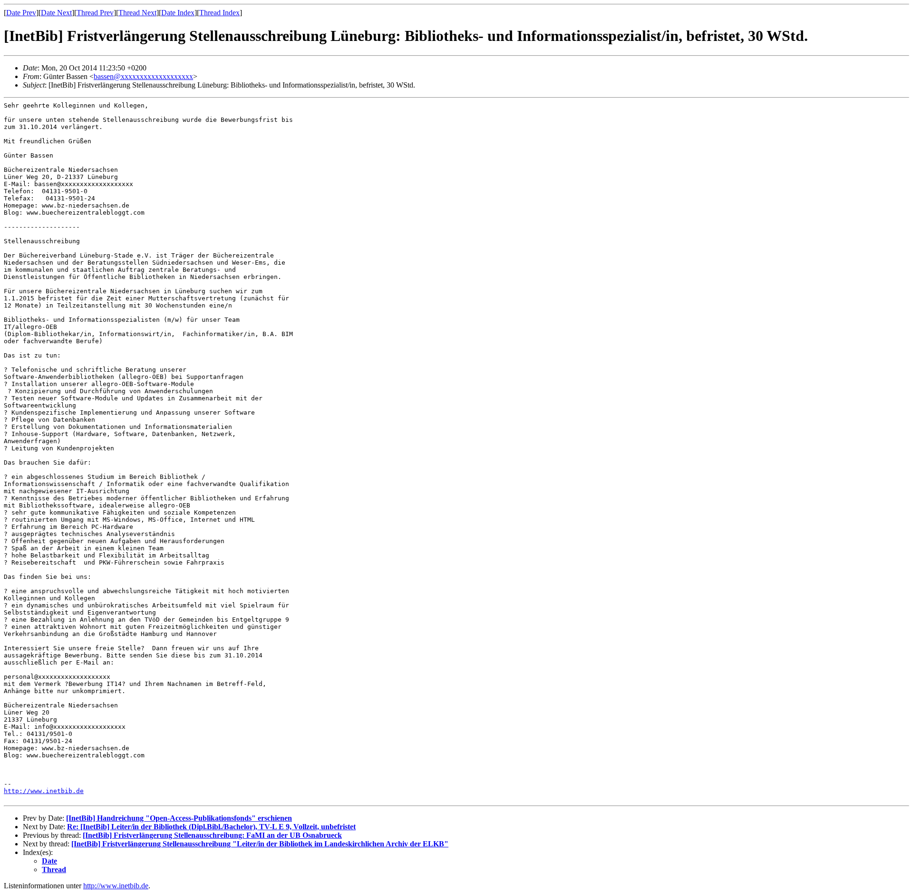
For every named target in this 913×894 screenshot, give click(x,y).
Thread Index (219, 13)
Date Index (177, 13)
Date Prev (21, 13)
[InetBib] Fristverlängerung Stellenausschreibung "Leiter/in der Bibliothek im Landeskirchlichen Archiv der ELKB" (259, 844)
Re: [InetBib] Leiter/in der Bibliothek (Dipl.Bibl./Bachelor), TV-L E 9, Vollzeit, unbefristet (211, 827)
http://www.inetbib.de (44, 791)
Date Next (56, 13)
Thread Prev (95, 13)
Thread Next (137, 13)
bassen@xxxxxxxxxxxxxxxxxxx (143, 76)
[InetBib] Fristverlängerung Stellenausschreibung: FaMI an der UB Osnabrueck (212, 835)
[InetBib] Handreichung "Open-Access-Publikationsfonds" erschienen (179, 818)
